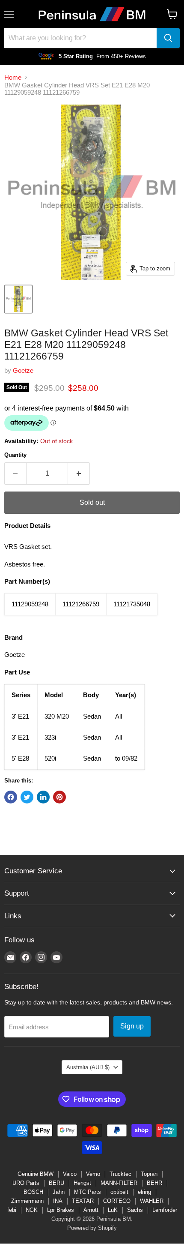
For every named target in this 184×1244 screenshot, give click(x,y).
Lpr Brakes (60, 1210)
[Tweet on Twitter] (27, 797)
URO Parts (25, 1183)
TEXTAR (83, 1201)
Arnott (90, 1210)
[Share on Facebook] (10, 797)
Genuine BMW (35, 1174)
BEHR (154, 1183)
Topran (149, 1174)
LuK (113, 1210)
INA (57, 1201)
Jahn (59, 1192)
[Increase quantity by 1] (79, 473)
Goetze (23, 370)
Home (12, 77)
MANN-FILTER (119, 1183)
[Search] (168, 38)
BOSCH (33, 1192)
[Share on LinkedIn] (43, 797)
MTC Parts (87, 1192)
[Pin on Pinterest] (59, 797)
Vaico (70, 1174)
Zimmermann (27, 1201)
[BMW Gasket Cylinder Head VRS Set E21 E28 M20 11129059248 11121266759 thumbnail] (18, 299)
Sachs (135, 1210)
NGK (32, 1210)
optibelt (119, 1192)
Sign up (132, 1026)
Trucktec (120, 1174)
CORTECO (117, 1201)
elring (144, 1192)
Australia (88, 1067)
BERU (56, 1183)
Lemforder (164, 1210)
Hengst (82, 1183)
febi (11, 1210)
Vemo (93, 1174)
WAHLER (151, 1201)
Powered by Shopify (92, 1228)
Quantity (15, 455)
